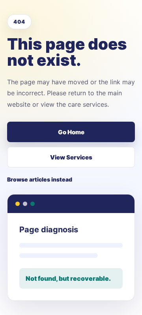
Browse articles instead (39, 179)
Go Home (71, 132)
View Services (71, 157)
